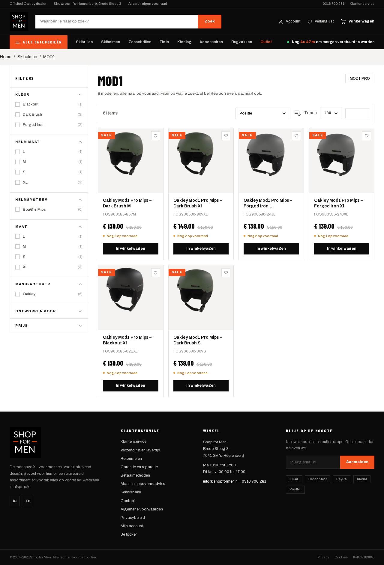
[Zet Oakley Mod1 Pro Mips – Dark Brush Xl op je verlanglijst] (225, 135)
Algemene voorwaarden (142, 509)
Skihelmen (110, 42)
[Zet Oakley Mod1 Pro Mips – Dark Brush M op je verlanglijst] (155, 135)
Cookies (341, 557)
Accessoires (211, 42)
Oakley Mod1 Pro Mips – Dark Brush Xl (197, 203)
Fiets (164, 42)
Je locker (129, 534)
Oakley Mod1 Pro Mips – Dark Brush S (197, 340)
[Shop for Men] (19, 21)
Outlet (266, 42)
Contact (128, 501)
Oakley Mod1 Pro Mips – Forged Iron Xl (338, 203)
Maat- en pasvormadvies (143, 484)
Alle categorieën (42, 42)
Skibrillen (84, 42)
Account (293, 21)
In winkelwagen (130, 248)
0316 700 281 (333, 3)
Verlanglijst (324, 21)
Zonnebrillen (139, 42)
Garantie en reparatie (139, 467)
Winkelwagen (361, 21)
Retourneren (131, 458)
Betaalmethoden (135, 475)
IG (14, 501)
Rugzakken (241, 42)
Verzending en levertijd (140, 450)
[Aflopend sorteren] (297, 113)
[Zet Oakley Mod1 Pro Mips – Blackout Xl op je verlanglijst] (155, 272)
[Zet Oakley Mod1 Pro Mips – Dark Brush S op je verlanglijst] (225, 272)
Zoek (210, 21)
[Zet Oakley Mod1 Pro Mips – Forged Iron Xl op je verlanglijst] (366, 135)
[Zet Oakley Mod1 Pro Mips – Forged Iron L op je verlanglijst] (296, 135)
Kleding (184, 42)
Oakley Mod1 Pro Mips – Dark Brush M (127, 203)
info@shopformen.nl (220, 481)
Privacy (323, 557)
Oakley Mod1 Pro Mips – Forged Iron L (268, 203)
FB (28, 501)
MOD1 (49, 57)
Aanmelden (357, 462)
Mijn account (132, 526)
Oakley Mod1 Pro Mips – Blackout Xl (127, 340)
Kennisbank (131, 492)
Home (5, 57)
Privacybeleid (133, 518)
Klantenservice (362, 3)
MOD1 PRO (360, 78)
